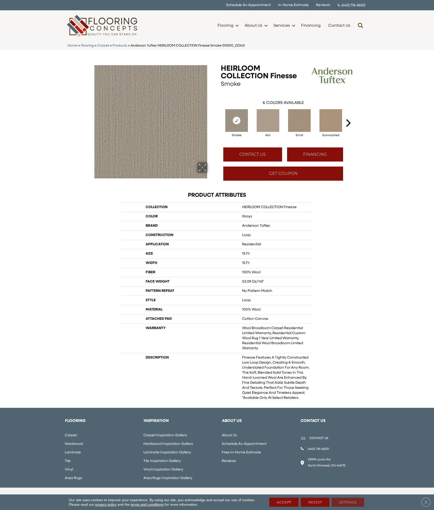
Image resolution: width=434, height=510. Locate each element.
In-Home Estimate (293, 5)
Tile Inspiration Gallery (162, 461)
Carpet (103, 45)
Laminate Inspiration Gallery (167, 452)
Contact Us (339, 26)
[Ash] (268, 120)
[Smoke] (236, 120)
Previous (218, 115)
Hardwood (74, 444)
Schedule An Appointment (248, 5)
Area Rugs (73, 478)
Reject (315, 502)
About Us (253, 26)
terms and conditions (147, 504)
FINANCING (315, 154)
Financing (310, 26)
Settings (348, 502)
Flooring (225, 26)
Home (72, 45)
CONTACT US (318, 438)
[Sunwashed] (330, 120)
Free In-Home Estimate (241, 452)
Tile (68, 461)
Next (348, 115)
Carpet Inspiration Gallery (165, 435)
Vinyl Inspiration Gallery (163, 470)
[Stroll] (299, 120)
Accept (284, 502)
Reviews (323, 5)
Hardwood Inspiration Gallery (168, 444)
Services (282, 26)
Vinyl (69, 470)
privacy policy (106, 504)
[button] (237, 25)
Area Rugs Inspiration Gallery (167, 478)
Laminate (73, 452)
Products (120, 45)
